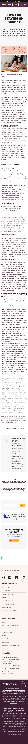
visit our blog (21, 52)
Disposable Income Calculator (9, 610)
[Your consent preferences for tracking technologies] (1, 558)
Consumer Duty (5, 642)
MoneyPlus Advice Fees (8, 604)
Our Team (4, 635)
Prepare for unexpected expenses (12, 193)
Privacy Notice (5, 587)
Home (2, 74)
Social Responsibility (7, 632)
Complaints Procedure (7, 600)
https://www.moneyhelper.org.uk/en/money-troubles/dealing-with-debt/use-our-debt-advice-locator (14, 691)
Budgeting (9, 74)
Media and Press (6, 639)
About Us (4, 622)
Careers (4, 649)
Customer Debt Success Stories (10, 625)
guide (15, 694)
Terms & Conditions (6, 590)
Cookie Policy (5, 597)
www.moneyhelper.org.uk (15, 519)
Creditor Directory (6, 607)
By (19, 428)
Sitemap (4, 614)
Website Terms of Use (7, 594)
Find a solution (14, 540)
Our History (4, 629)
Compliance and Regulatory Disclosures (12, 645)
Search (5, 503)
